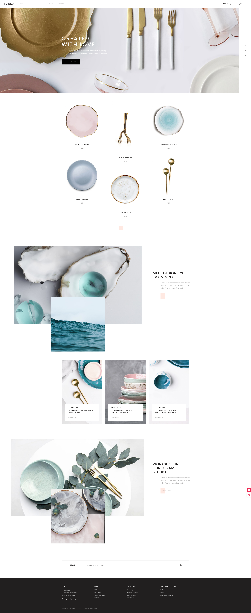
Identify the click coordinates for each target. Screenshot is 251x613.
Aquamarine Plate (169, 145)
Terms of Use (164, 592)
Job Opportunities (132, 592)
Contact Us (130, 598)
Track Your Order (99, 595)
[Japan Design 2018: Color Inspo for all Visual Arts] (169, 392)
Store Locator (131, 595)
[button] (85, 121)
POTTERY (75, 407)
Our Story (130, 590)
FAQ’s (96, 590)
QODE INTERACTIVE (74, 609)
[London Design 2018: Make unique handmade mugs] (125, 392)
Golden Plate (125, 213)
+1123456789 (66, 590)
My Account (163, 590)
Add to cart (78, 121)
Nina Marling (72, 417)
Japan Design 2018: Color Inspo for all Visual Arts (166, 411)
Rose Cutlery (169, 200)
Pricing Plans (98, 592)
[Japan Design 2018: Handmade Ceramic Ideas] (82, 392)
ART (69, 407)
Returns (96, 598)
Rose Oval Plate (82, 145)
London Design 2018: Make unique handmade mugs (122, 411)
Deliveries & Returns (166, 595)
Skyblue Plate (82, 200)
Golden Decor (125, 158)
